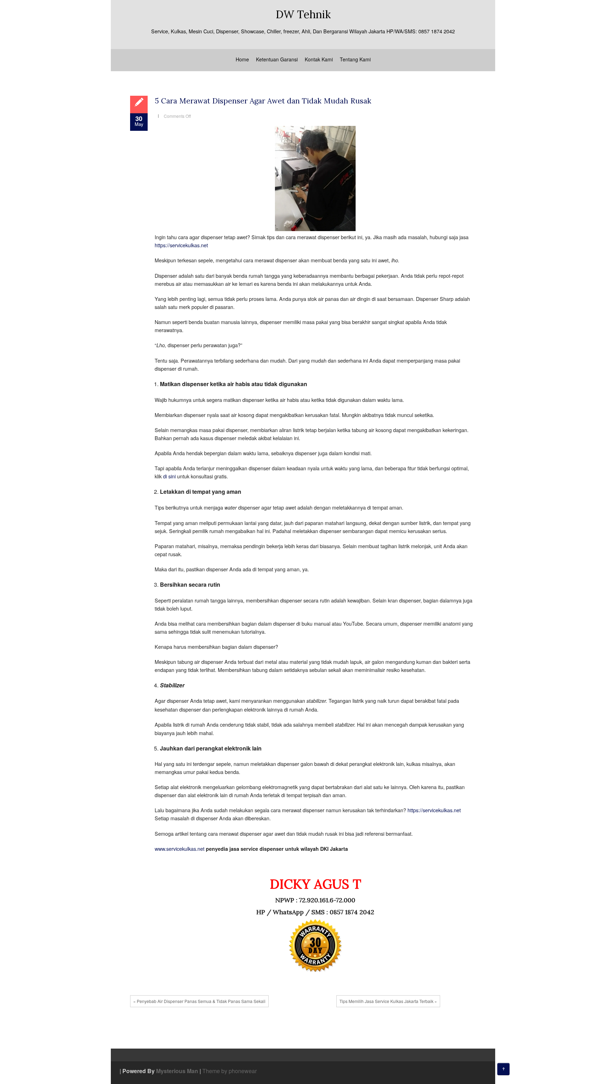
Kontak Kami (319, 59)
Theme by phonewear (229, 1071)
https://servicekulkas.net (181, 245)
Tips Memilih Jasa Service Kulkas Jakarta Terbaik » (388, 1001)
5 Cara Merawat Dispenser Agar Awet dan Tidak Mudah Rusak (263, 101)
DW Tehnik (303, 14)
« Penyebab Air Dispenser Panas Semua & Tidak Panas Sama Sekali (199, 1001)
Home (242, 59)
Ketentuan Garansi (277, 59)
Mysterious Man (177, 1071)
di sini (169, 476)
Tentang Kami (355, 59)
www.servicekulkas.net (179, 848)
